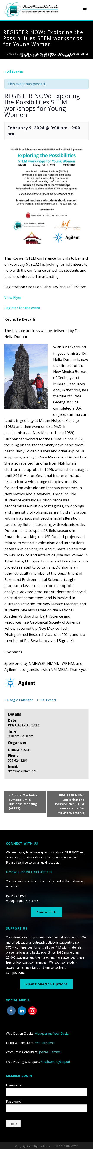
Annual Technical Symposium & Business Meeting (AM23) (23, 801)
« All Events (13, 71)
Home (8, 53)
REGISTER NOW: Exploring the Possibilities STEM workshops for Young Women (69, 804)
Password (13, 1101)
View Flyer (13, 297)
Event (19, 53)
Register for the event (22, 307)
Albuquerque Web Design (52, 1033)
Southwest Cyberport (55, 1062)
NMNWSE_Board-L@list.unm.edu (29, 872)
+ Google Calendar (18, 700)
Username (14, 1085)
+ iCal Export (46, 700)
